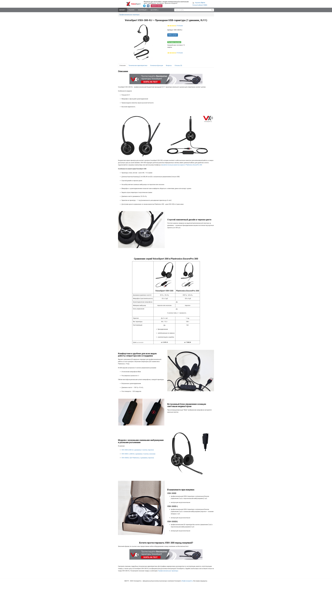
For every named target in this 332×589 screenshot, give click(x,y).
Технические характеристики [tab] (138, 65)
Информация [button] (142, 10)
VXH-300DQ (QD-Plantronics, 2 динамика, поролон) (137, 458)
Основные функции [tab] (156, 65)
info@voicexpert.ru (187, 581)
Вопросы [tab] (169, 65)
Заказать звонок (156, 5)
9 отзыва (180, 25)
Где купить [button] (154, 10)
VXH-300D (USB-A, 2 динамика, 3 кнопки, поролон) (137, 450)
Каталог (122, 10)
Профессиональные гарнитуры (129, 14)
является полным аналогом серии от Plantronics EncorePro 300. (182, 165)
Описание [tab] (122, 65)
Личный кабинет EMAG (199, 5)
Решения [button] (131, 10)
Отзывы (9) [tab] (178, 65)
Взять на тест (172, 35)
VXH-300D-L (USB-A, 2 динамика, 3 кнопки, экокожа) (138, 454)
